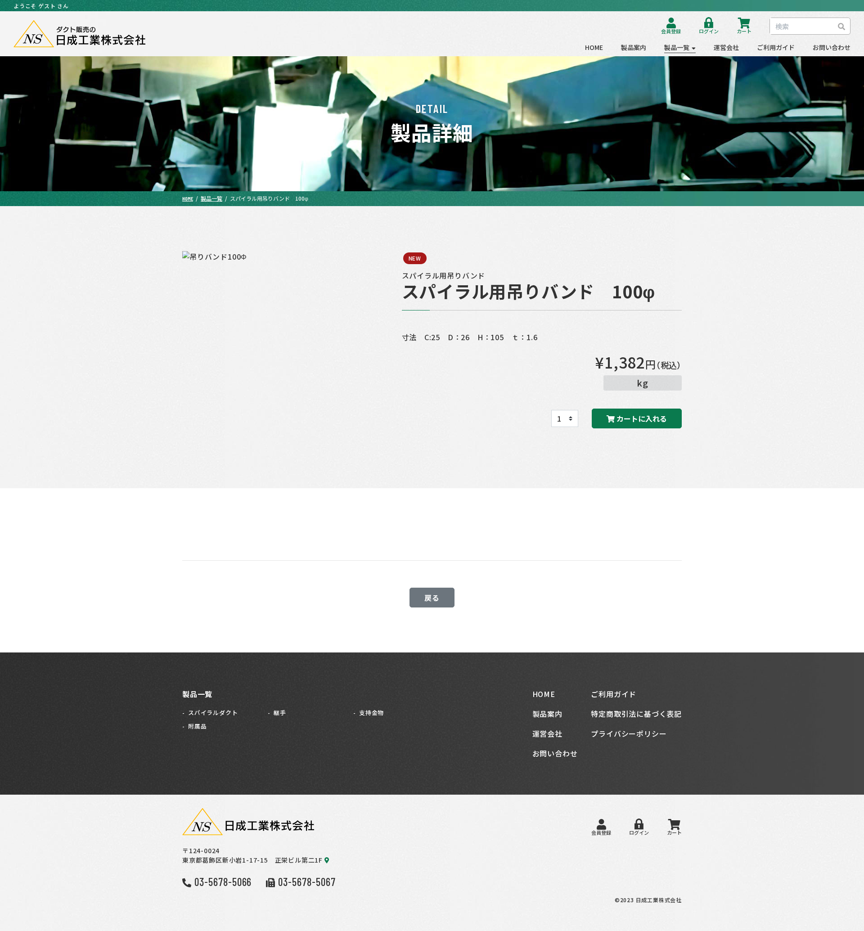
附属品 (197, 726)
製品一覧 (676, 47)
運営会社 (726, 47)
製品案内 (633, 47)
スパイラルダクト (213, 712)
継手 (280, 712)
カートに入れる (641, 418)
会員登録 (671, 30)
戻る (432, 597)
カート (744, 30)
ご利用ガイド (776, 47)
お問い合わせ (831, 47)
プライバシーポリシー (628, 733)
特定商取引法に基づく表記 (636, 713)
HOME (594, 47)
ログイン (709, 30)
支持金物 (371, 712)
